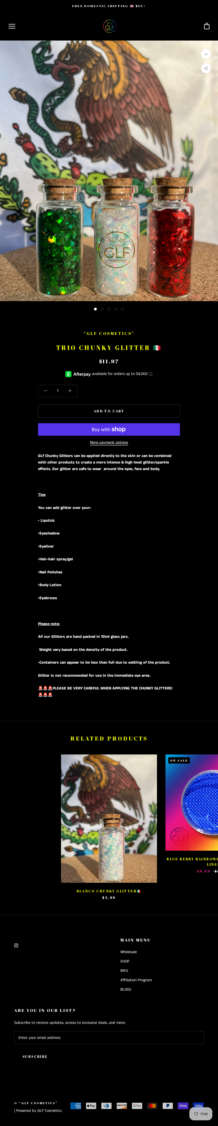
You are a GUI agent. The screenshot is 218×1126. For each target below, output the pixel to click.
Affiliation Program (136, 980)
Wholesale (128, 952)
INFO (124, 971)
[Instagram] (16, 945)
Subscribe (35, 1056)
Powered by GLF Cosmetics (39, 1111)
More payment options (109, 442)
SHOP (124, 961)
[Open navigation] (12, 26)
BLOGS (125, 989)
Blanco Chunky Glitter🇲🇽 (109, 891)
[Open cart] (206, 26)
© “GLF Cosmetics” (36, 1103)
